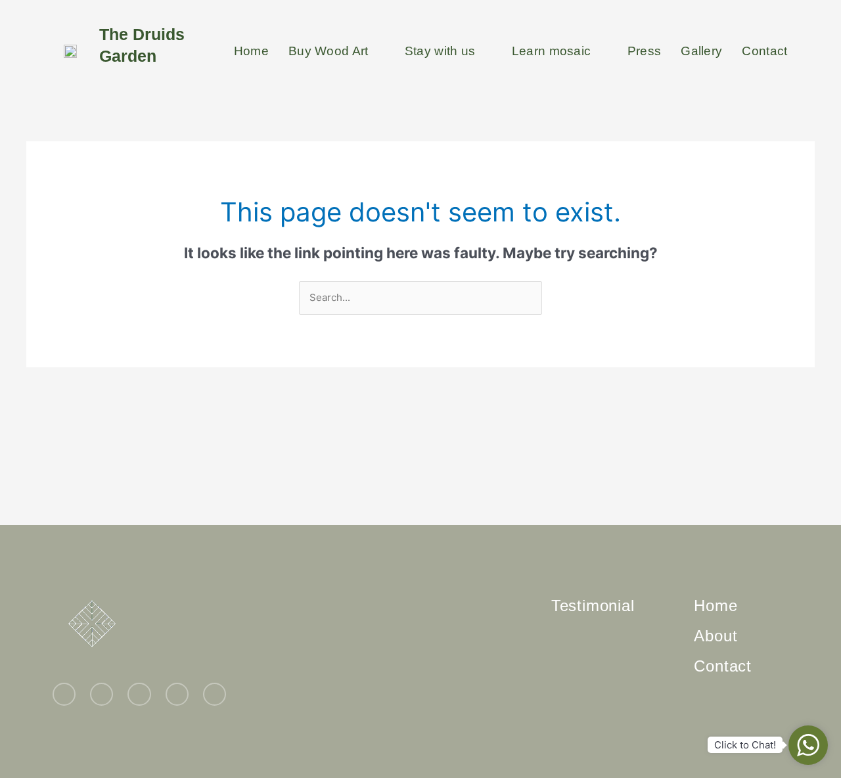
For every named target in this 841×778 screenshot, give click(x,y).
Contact (764, 51)
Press (644, 51)
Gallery (701, 51)
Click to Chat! (745, 745)
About (715, 636)
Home (251, 51)
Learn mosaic (551, 51)
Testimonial (593, 605)
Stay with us (440, 51)
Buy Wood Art (328, 51)
